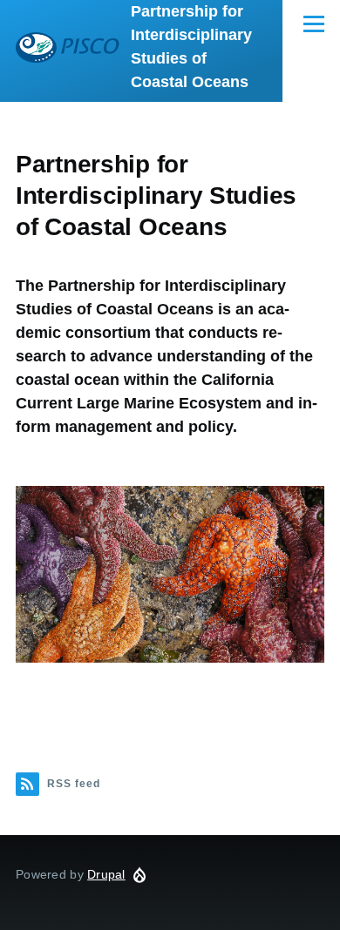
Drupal (106, 874)
